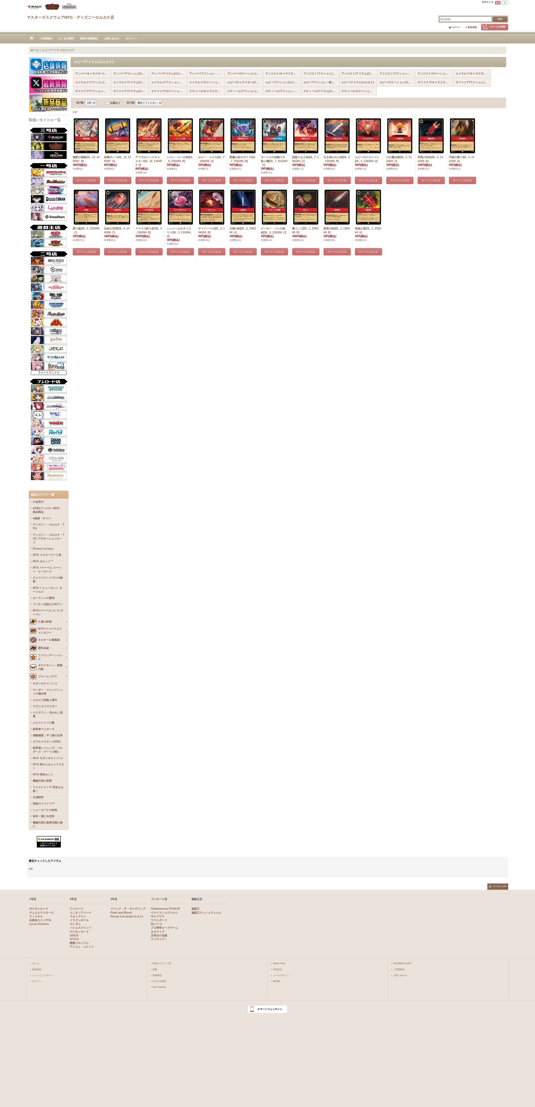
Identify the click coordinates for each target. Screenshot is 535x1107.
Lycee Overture (39, 923)
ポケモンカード (38, 908)
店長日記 (277, 969)
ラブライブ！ (159, 939)
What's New (279, 963)
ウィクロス (36, 916)
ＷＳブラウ (157, 916)
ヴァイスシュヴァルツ (164, 912)
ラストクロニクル (49, 372)
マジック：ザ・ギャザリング (128, 908)
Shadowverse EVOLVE (165, 908)
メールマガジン (281, 975)
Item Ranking (159, 987)
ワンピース (76, 908)
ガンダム (75, 923)
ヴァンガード (159, 920)
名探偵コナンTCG (40, 920)
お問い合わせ (400, 975)
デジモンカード (79, 931)
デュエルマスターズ (41, 912)
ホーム (35, 963)
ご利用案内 (399, 969)
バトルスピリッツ (81, 927)
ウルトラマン (78, 916)
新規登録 (472, 27)
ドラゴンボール (79, 920)
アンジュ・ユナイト (82, 946)
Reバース (156, 923)
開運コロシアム (79, 943)
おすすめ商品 (159, 981)
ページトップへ (500, 886)
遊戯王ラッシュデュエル (206, 912)
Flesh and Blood (121, 912)
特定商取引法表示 (402, 963)
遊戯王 (195, 908)
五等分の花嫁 (159, 935)
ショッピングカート (42, 975)
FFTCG (74, 939)
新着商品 (157, 975)
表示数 (80, 102)
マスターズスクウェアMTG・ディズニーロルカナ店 (70, 17)
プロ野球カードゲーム (164, 927)
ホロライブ (157, 931)
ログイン (456, 27)
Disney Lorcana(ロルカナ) (126, 916)
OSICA (74, 935)
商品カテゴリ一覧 (162, 963)
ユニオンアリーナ (81, 912)
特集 (155, 969)
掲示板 (276, 981)
